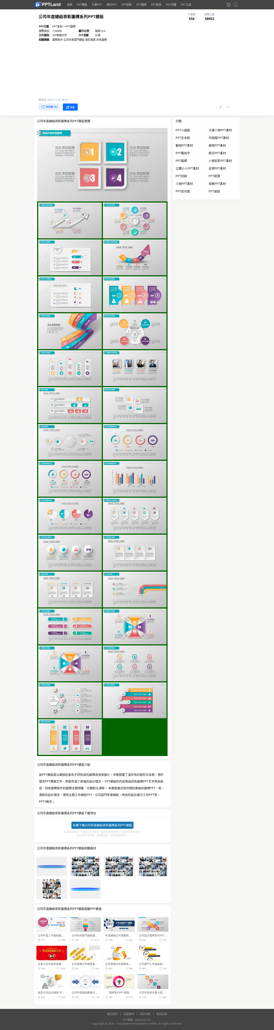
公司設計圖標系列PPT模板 (154, 935)
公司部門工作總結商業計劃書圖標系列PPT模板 (166, 964)
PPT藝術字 (183, 153)
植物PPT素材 (217, 145)
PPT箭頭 (214, 176)
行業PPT (97, 4)
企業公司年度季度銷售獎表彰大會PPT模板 (62, 964)
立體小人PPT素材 (187, 168)
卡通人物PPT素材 (220, 130)
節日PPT (112, 4)
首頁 (69, 4)
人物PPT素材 (184, 184)
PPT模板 (82, 4)
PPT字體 (171, 4)
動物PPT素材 (184, 145)
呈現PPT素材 (217, 168)
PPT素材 (156, 4)
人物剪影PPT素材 (220, 161)
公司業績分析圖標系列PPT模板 (89, 964)
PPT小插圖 (183, 130)
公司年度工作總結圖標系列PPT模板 (58, 935)
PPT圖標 (70, 26)
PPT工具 (186, 4)
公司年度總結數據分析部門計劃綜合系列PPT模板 (100, 992)
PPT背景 (127, 4)
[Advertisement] (134, 70)
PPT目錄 (181, 176)
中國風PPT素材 (219, 138)
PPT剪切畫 (183, 191)
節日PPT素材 (217, 153)
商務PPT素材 (217, 184)
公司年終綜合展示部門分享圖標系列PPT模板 (164, 992)
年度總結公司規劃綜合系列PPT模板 (125, 935)
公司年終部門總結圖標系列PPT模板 (92, 935)
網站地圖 (145, 1014)
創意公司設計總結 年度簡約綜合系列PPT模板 (64, 992)
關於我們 (112, 1014)
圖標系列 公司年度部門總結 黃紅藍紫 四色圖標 (79, 39)
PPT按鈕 (214, 191)
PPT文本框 (183, 138)
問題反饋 (161, 1014)
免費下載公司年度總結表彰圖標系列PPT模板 (102, 825)
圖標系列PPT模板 (119, 992)
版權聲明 (129, 1014)
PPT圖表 (141, 4)
